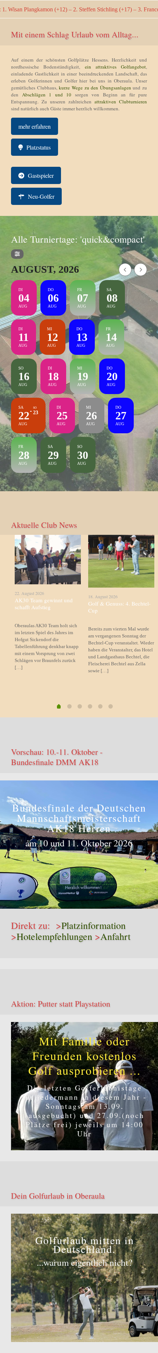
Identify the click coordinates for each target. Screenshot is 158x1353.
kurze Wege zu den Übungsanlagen (95, 87)
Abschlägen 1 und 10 (44, 94)
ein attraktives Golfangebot (115, 66)
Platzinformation (93, 925)
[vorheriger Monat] (125, 269)
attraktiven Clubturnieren (120, 101)
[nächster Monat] (140, 269)
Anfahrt (115, 936)
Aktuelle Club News (44, 524)
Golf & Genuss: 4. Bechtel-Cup (119, 607)
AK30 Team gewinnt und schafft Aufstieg (44, 603)
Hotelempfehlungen (54, 936)
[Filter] (17, 254)
